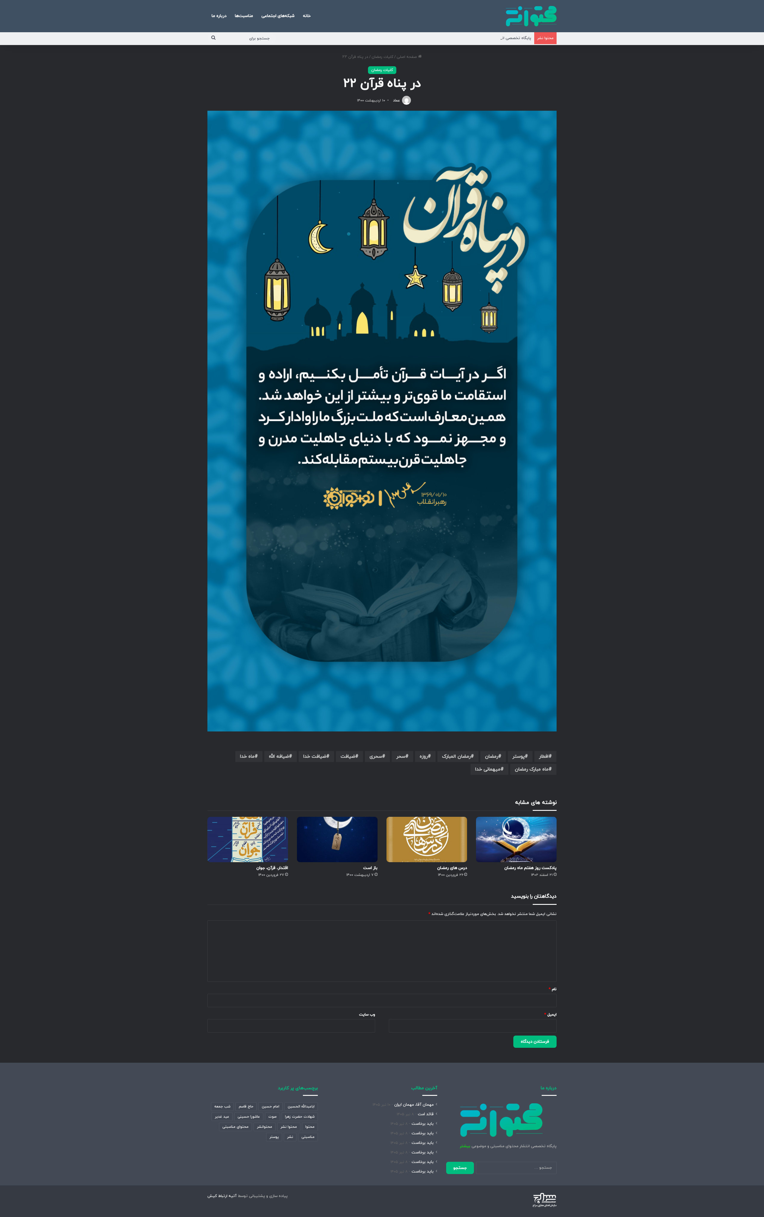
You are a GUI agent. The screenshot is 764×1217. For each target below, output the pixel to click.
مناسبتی (308, 1137)
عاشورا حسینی (249, 1116)
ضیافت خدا (314, 756)
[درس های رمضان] (426, 839)
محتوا (310, 1126)
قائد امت (426, 1114)
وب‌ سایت (367, 1014)
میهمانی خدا (487, 769)
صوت (272, 1116)
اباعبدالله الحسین (301, 1106)
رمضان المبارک (456, 756)
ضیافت (348, 756)
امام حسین (270, 1106)
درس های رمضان (452, 868)
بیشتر (465, 1146)
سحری (375, 756)
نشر (290, 1137)
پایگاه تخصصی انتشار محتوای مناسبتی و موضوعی (488, 38)
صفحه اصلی (407, 57)
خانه (307, 16)
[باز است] (337, 839)
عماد (396, 100)
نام (553, 989)
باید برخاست (423, 1124)
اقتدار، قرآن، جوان (272, 868)
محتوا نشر (289, 1126)
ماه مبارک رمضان (532, 769)
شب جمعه (222, 1106)
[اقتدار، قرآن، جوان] (247, 839)
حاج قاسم (246, 1106)
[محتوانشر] (531, 16)
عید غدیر (222, 1116)
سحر (400, 756)
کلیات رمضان (382, 57)
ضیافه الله (279, 756)
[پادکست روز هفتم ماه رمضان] (516, 839)
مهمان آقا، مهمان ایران (414, 1104)
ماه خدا (247, 756)
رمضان (491, 756)
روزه (424, 756)
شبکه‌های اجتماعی (278, 16)
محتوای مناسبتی (235, 1126)
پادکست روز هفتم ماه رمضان (530, 868)
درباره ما (219, 16)
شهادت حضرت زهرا (300, 1116)
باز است (370, 868)
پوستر (518, 756)
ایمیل (550, 1014)
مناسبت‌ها (244, 16)
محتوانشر (264, 1126)
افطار (544, 756)
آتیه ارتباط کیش (222, 1196)
